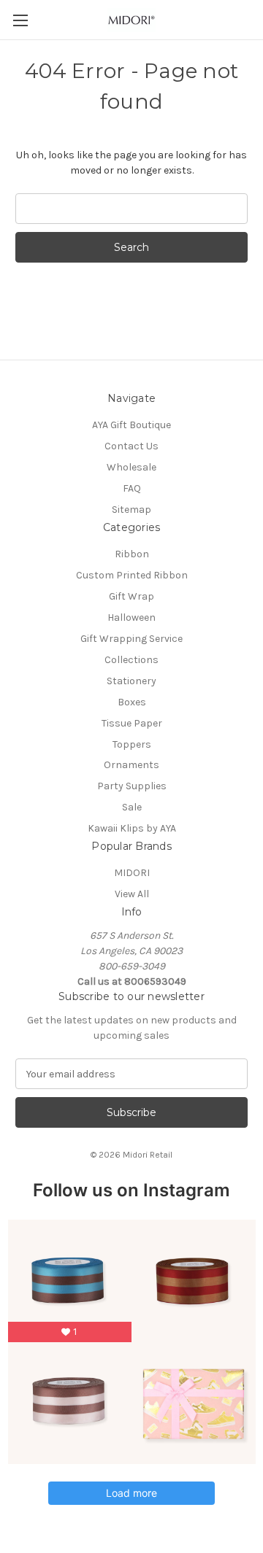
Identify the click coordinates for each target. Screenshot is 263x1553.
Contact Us (131, 446)
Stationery (131, 681)
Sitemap (131, 509)
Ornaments (131, 765)
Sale (132, 807)
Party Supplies (132, 786)
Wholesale (131, 467)
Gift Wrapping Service (131, 638)
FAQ (132, 488)
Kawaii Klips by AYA (132, 828)
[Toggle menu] (20, 20)
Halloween (131, 617)
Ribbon (132, 554)
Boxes (132, 702)
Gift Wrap (131, 596)
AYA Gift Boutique (131, 425)
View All (132, 894)
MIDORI (132, 873)
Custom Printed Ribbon (132, 575)
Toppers (132, 744)
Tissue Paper (132, 723)
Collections (131, 660)
